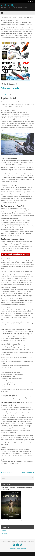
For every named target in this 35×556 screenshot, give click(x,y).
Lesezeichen (5, 467)
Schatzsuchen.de (10, 88)
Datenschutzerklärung (22, 548)
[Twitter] (31, 1)
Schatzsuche (5, 533)
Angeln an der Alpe (7, 472)
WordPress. (30, 550)
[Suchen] (32, 478)
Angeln (5, 94)
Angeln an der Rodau (27, 472)
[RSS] (33, 1)
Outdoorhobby (8, 5)
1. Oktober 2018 (10, 101)
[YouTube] (28, 1)
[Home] (1, 94)
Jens (4, 101)
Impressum (12, 548)
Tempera (25, 550)
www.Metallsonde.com (7, 522)
